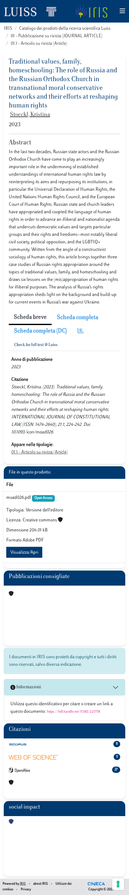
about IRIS (40, 884)
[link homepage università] (91, 11)
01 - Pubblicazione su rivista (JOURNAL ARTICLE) (56, 36)
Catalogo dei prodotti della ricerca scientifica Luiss (65, 28)
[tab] (80, 331)
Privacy (26, 889)
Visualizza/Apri (24, 552)
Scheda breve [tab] (30, 317)
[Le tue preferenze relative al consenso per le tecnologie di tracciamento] (118, 884)
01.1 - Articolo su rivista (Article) (39, 43)
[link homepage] (33, 11)
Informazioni (28, 687)
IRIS (8, 28)
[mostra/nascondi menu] (122, 11)
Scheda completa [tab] (77, 318)
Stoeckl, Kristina (30, 115)
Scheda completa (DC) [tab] (40, 331)
